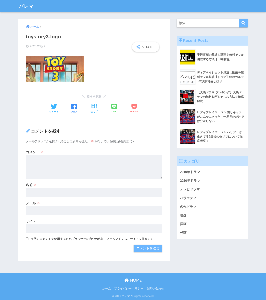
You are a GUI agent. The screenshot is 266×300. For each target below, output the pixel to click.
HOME (135, 280)
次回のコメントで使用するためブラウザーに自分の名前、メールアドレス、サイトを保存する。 (93, 238)
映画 (183, 215)
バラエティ (188, 198)
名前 (31, 185)
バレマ (26, 6)
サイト (31, 221)
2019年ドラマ (190, 172)
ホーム (106, 288)
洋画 (183, 224)
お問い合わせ (155, 288)
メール (33, 203)
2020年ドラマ (190, 181)
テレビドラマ (190, 189)
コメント (34, 152)
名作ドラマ (188, 207)
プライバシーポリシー (128, 288)
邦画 (183, 233)
